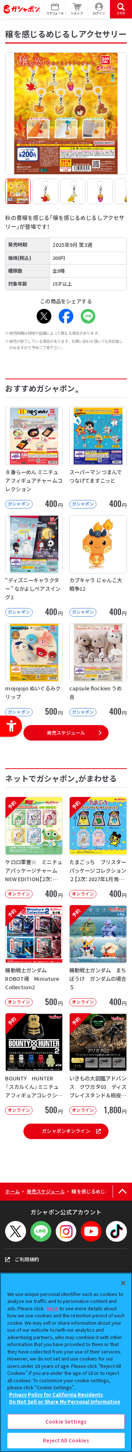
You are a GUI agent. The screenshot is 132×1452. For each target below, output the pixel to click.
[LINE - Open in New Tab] (88, 316)
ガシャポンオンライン (66, 1130)
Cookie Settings (66, 1421)
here (52, 1308)
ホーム (12, 1191)
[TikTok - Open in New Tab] (116, 1231)
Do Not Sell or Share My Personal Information (64, 1401)
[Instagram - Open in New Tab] (66, 1231)
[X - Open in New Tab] (44, 316)
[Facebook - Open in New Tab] (66, 316)
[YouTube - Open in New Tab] (91, 1231)
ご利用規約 (27, 1259)
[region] (66, 1362)
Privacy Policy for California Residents (56, 1394)
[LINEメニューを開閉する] (40, 1231)
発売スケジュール (66, 732)
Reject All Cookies (66, 1440)
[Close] (123, 1283)
